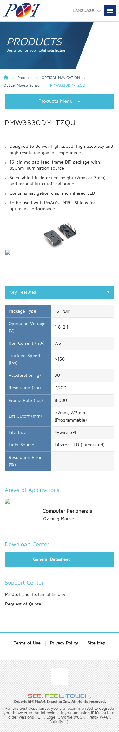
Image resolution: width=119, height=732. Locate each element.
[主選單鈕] (110, 10)
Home (5, 77)
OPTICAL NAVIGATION (61, 78)
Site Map (96, 643)
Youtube (59, 676)
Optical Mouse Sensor (22, 86)
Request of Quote (23, 604)
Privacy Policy (64, 643)
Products (24, 78)
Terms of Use (27, 643)
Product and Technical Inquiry (35, 594)
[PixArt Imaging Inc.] (22, 10)
